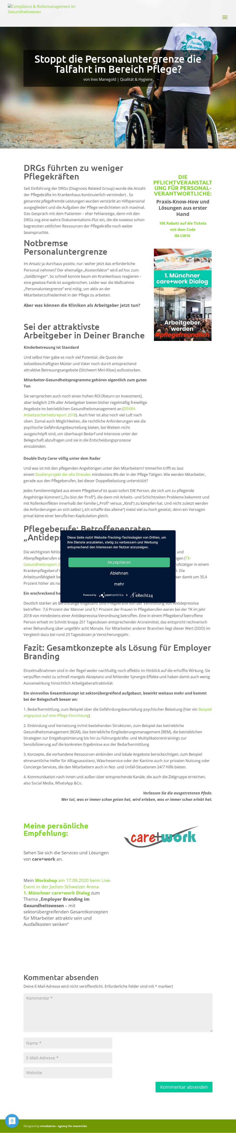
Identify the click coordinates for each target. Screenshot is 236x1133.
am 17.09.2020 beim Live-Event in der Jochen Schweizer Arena (67, 883)
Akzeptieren (119, 562)
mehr (119, 583)
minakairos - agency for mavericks (63, 1126)
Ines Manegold (103, 79)
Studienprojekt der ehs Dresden (63, 474)
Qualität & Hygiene (136, 79)
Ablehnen (119, 573)
